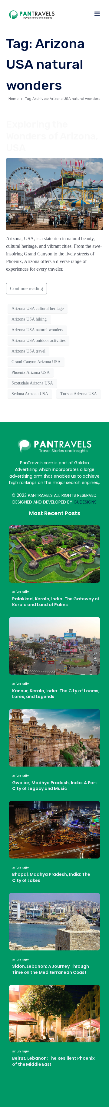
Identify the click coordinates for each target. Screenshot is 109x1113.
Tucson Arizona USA (78, 393)
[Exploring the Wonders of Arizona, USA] (54, 193)
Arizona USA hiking (29, 319)
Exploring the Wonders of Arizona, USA (52, 135)
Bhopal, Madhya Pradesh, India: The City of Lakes (51, 877)
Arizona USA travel (28, 351)
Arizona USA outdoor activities (38, 340)
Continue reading (26, 288)
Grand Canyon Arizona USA (36, 362)
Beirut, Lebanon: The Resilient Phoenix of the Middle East (53, 1061)
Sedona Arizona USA (30, 393)
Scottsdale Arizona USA (32, 383)
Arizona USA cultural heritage (38, 308)
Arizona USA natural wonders (37, 330)
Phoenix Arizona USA (31, 372)
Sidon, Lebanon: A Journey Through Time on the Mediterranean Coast (50, 969)
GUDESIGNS (85, 502)
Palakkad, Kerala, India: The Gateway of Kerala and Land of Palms (56, 602)
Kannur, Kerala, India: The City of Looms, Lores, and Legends (56, 694)
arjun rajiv (20, 591)
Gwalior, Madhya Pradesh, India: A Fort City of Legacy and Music (54, 786)
